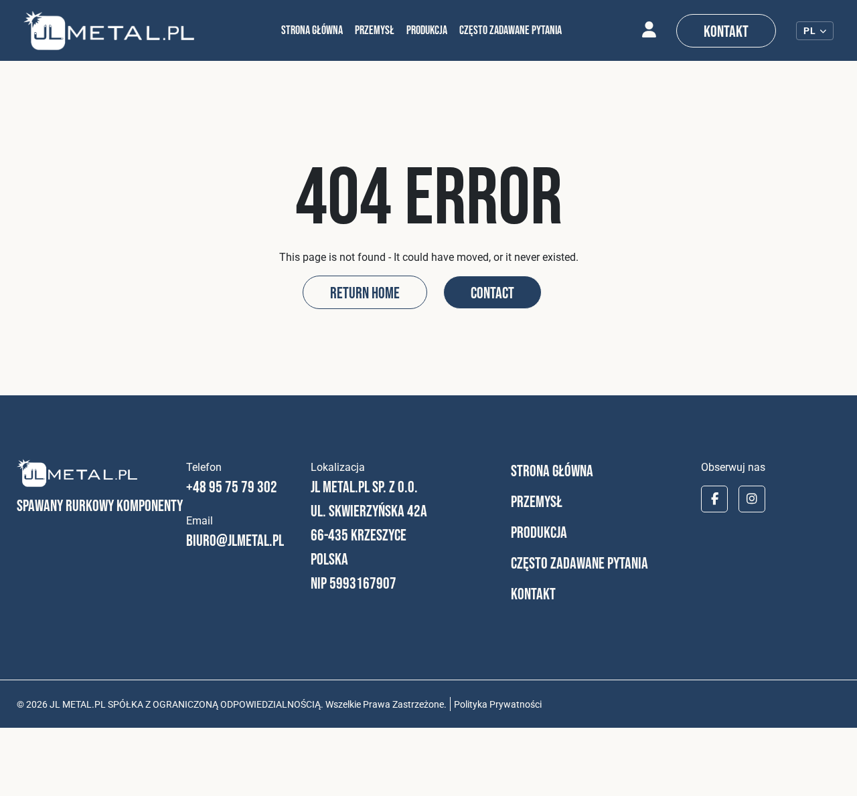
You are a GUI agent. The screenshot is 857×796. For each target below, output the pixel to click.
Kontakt (726, 31)
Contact (492, 293)
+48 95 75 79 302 (231, 487)
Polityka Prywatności (498, 704)
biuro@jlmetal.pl (235, 540)
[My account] (649, 30)
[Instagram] (751, 499)
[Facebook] (714, 499)
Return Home (365, 293)
